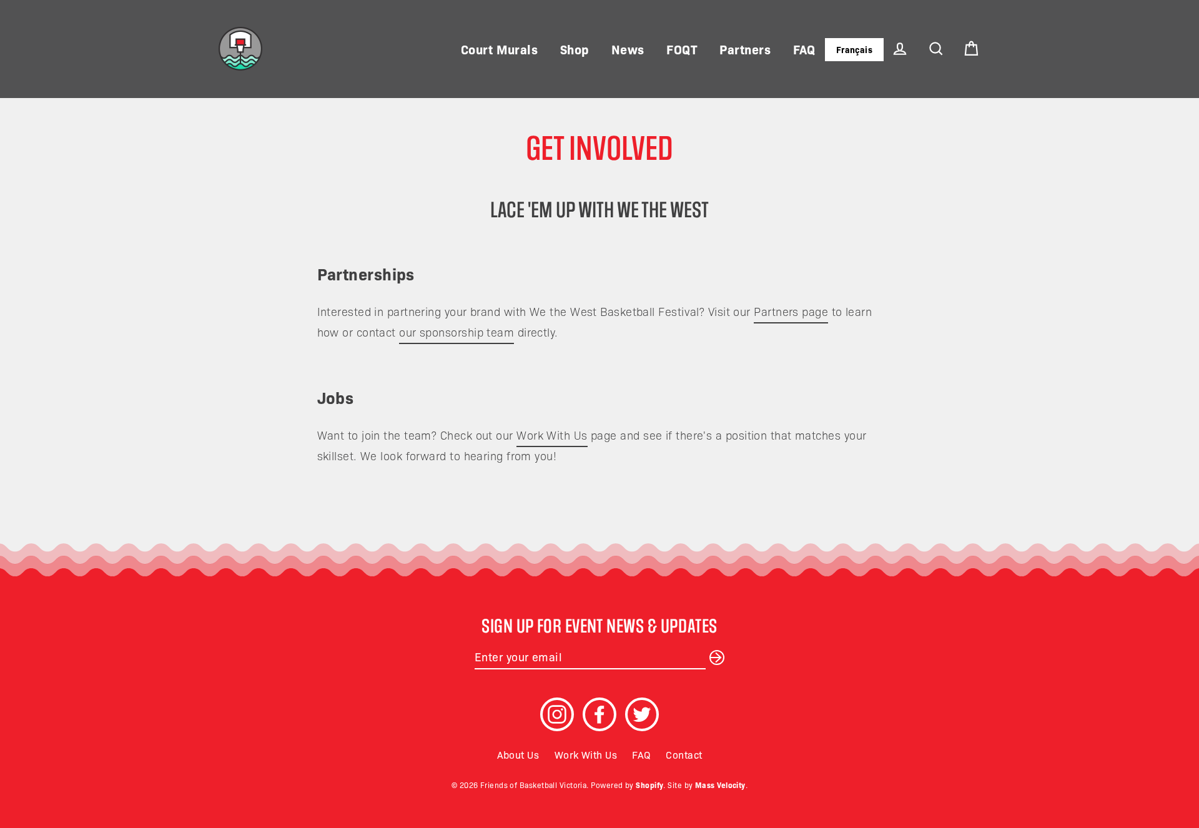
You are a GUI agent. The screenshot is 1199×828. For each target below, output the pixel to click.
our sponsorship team (456, 332)
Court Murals (499, 48)
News (627, 48)
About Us (518, 754)
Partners (745, 48)
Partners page (791, 311)
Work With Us (551, 435)
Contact (684, 754)
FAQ (804, 48)
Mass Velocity (720, 784)
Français (854, 49)
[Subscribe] (715, 656)
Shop (575, 48)
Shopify (649, 784)
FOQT (682, 48)
